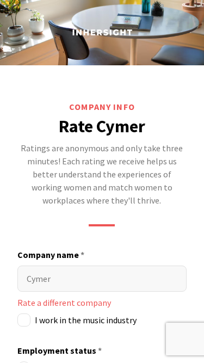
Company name (50, 254)
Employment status (59, 350)
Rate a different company (64, 302)
